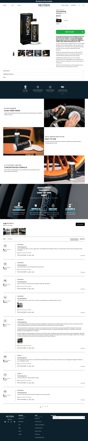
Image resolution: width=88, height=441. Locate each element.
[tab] (74, 239)
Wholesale (20, 421)
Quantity (58, 23)
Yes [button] (27, 255)
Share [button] (33, 255)
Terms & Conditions (39, 424)
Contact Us (21, 418)
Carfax (20, 434)
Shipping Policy (39, 428)
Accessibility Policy (39, 437)
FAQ (19, 424)
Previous (8, 53)
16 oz (59, 20)
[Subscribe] (83, 417)
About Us (37, 418)
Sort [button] (4, 238)
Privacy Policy (38, 421)
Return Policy (38, 431)
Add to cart (69, 32)
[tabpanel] (29, 28)
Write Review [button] (80, 224)
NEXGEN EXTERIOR (60, 9)
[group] (10, 223)
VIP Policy (37, 434)
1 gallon (66, 20)
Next (50, 53)
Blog (19, 428)
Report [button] (30, 255)
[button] (79, 5)
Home (19, 431)
